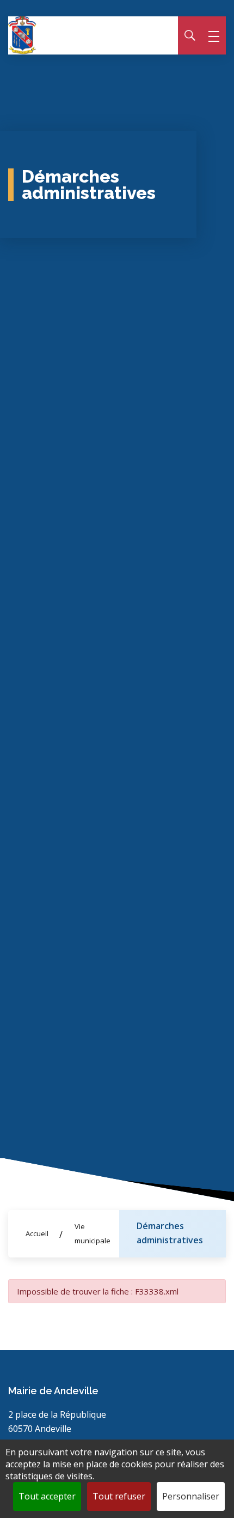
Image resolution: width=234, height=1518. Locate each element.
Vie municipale (92, 1233)
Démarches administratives (170, 1233)
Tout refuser (119, 1496)
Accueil (37, 1233)
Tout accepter (47, 1496)
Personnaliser (190, 1496)
